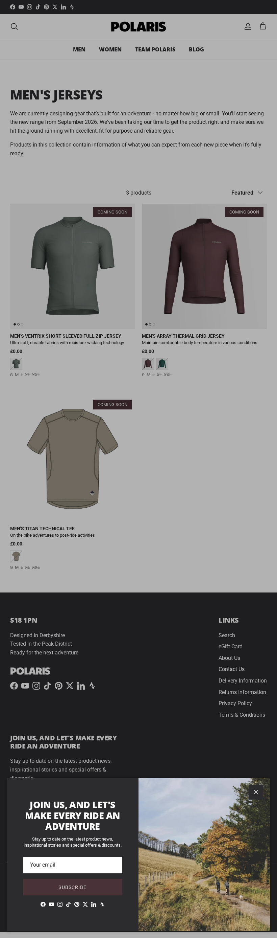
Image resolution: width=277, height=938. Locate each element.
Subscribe (72, 887)
